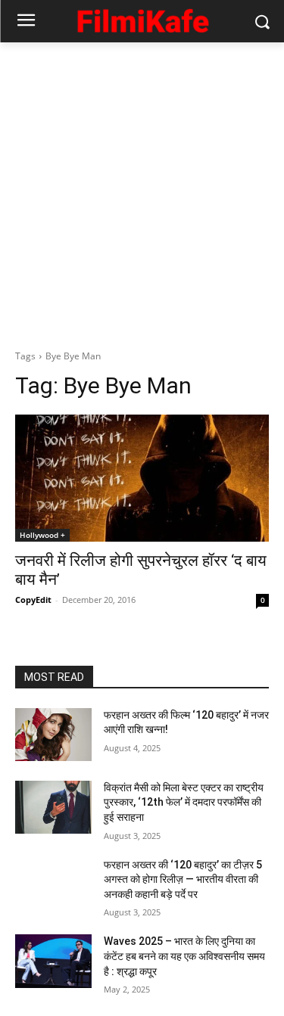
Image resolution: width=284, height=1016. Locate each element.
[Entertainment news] (142, 18)
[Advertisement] (142, 192)
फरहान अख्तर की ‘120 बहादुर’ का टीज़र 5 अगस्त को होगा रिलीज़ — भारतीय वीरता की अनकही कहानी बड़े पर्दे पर (183, 879)
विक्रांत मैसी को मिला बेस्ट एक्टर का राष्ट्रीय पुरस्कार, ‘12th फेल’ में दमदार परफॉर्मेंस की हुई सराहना (184, 802)
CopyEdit (33, 599)
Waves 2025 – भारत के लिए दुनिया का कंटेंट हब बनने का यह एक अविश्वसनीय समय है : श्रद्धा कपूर (184, 956)
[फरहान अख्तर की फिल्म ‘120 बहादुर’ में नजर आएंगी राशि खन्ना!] (53, 734)
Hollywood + (42, 535)
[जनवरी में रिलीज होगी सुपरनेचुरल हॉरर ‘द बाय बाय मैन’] (142, 478)
